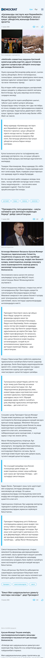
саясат (33, 584)
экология (34, 201)
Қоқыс (15, 201)
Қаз (31, 9)
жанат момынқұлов (20, 584)
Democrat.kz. (18, 67)
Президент (6, 584)
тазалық (24, 201)
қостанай (6, 201)
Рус (36, 9)
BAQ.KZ (25, 277)
